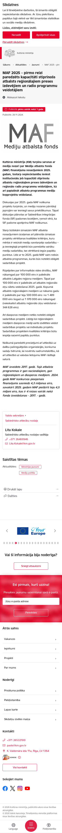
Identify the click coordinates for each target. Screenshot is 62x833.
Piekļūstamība (12, 700)
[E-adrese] (9, 757)
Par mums (10, 667)
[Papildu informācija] (19, 757)
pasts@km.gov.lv (16, 745)
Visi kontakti (20, 767)
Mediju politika (28, 473)
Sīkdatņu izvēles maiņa (17, 719)
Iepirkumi (9, 648)
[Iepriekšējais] (7, 530)
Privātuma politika (14, 690)
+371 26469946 (18, 439)
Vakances (9, 639)
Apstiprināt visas (45, 35)
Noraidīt (16, 35)
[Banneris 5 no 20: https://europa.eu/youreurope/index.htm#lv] (31, 530)
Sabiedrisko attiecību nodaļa (21, 420)
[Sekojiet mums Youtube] (27, 788)
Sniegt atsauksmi (31, 566)
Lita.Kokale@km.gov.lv (22, 443)
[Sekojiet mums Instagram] (20, 788)
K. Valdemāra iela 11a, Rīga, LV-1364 (28, 750)
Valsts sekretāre (14, 415)
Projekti (8, 658)
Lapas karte (11, 709)
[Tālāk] (55, 530)
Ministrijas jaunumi (30, 467)
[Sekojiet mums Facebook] (5, 788)
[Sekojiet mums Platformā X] (12, 788)
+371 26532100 (16, 740)
